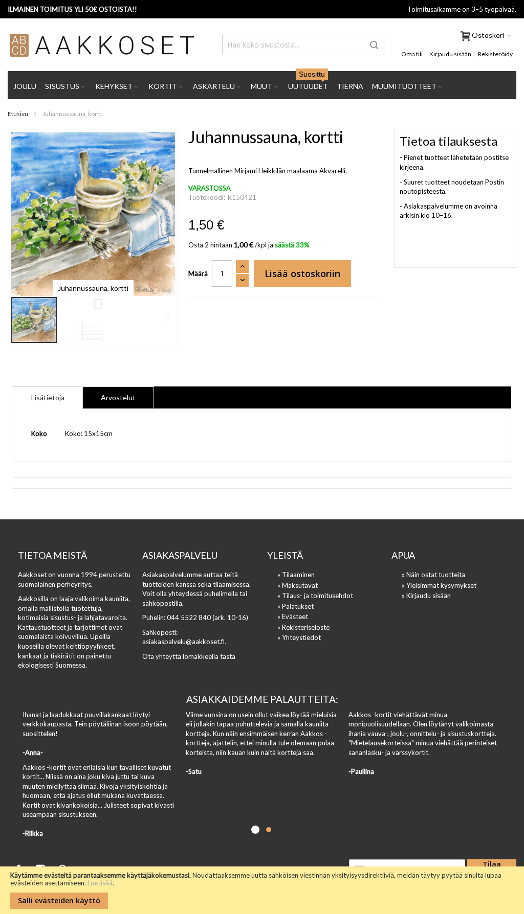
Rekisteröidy (495, 54)
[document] (262, 890)
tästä (227, 656)
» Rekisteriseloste (303, 627)
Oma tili (412, 54)
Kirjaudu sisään (450, 54)
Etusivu (18, 114)
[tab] (48, 397)
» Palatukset (295, 606)
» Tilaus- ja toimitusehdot (315, 595)
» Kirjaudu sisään (426, 595)
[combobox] (303, 45)
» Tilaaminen (296, 574)
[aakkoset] (102, 45)
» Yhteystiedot (299, 637)
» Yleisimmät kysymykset (439, 585)
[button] (81, 320)
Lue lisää (100, 883)
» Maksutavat (297, 585)
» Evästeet (292, 616)
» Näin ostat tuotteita (433, 574)
